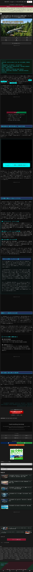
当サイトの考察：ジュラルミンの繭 (15, 117)
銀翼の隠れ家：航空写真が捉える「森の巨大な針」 (17, 114)
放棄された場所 (12, 418)
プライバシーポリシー (4, 563)
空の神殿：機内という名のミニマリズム (15, 116)
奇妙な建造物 (7, 418)
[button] (27, 40)
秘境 (16, 418)
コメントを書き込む (16, 539)
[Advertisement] (16, 52)
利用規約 (2, 564)
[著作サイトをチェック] (8, 443)
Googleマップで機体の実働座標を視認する (16, 165)
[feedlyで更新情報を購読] (24, 443)
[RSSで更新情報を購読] (16, 445)
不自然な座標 (3, 418)
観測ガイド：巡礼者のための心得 (14, 118)
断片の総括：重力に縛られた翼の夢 (14, 120)
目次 (15, 112)
